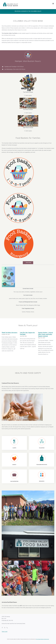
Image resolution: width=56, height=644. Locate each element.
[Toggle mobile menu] (53, 3)
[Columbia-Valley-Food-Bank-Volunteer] (41, 437)
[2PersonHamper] (28, 74)
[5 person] (28, 98)
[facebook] (2, 627)
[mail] (4, 627)
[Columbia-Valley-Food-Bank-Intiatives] (41, 454)
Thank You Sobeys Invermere (9, 332)
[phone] (7, 627)
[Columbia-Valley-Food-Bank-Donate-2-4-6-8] (19, 191)
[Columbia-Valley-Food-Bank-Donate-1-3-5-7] (19, 156)
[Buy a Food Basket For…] (8, 267)
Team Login (4, 631)
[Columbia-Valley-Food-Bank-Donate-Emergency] (19, 227)
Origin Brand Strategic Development (42, 639)
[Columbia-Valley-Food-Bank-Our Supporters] (14, 471)
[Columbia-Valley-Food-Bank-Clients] (14, 437)
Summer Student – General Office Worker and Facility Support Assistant (45, 334)
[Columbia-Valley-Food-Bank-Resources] (41, 471)
